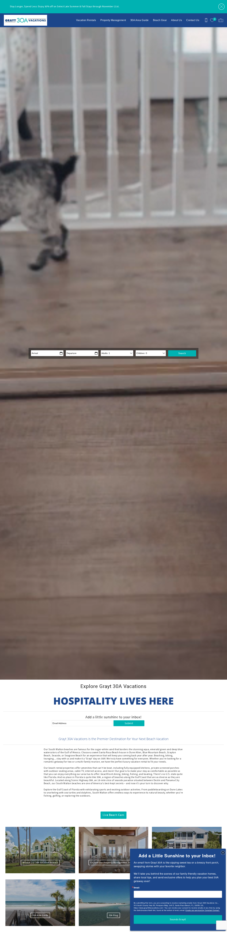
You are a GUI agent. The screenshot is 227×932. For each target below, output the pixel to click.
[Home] (23, 20)
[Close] (223, 852)
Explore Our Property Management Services (113, 862)
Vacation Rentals (86, 20)
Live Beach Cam (113, 815)
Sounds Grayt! (178, 919)
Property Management (113, 20)
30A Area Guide (139, 20)
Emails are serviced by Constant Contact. (202, 910)
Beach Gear (160, 20)
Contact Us (192, 20)
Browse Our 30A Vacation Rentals (40, 862)
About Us (176, 20)
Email (136, 888)
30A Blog (113, 915)
